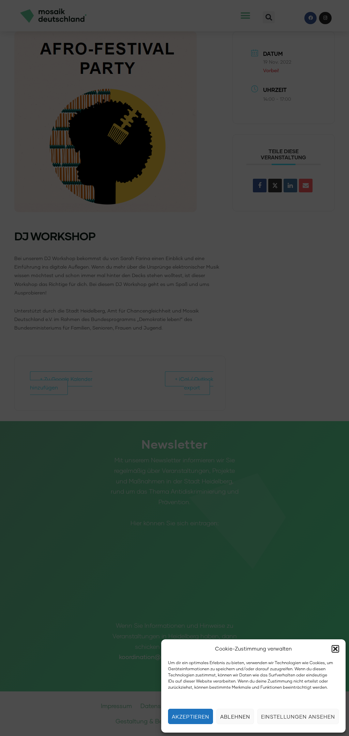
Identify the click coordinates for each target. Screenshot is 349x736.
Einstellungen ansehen (298, 717)
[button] (335, 648)
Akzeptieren (190, 717)
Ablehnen (235, 717)
